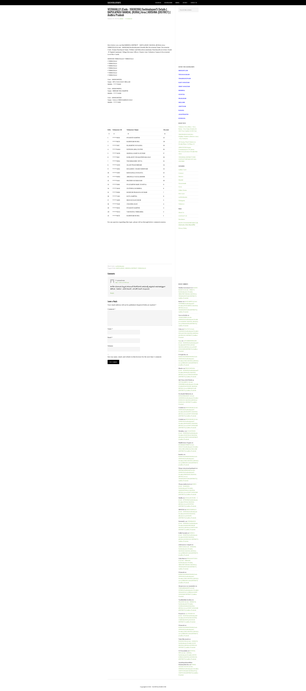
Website (110, 346)
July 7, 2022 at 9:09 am (122, 282)
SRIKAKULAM (183, 70)
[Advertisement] (140, 33)
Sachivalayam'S (114, 2)
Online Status (182, 190)
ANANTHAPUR (183, 114)
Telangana (181, 200)
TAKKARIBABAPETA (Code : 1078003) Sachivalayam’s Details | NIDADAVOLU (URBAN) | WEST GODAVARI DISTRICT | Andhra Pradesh (188, 592)
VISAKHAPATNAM (184, 78)
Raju (179, 341)
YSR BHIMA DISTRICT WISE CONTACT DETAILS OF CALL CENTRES (187, 159)
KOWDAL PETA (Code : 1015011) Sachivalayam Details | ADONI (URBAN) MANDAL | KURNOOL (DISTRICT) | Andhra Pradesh (187, 655)
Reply (112, 293)
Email (110, 337)
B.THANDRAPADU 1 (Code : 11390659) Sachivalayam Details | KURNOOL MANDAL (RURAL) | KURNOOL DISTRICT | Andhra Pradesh (188, 400)
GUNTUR (181, 94)
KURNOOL (181, 118)
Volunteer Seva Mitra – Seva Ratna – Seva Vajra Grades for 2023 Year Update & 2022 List (187, 129)
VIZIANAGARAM (183, 74)
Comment (111, 309)
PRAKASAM (182, 98)
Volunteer (181, 204)
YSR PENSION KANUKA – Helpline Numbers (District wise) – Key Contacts (188, 136)
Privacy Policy (182, 228)
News (180, 187)
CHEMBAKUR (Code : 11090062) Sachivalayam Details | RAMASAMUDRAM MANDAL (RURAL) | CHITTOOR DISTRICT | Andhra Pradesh (188, 525)
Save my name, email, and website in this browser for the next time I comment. (135, 357)
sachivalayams (119, 266)
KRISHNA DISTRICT (131, 268)
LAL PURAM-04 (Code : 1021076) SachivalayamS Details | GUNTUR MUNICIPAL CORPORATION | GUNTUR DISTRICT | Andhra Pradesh (187, 618)
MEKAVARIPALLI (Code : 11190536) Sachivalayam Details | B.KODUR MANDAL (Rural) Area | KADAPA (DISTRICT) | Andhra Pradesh (187, 514)
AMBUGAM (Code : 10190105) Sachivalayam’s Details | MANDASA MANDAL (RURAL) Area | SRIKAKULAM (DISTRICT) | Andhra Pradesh (188, 551)
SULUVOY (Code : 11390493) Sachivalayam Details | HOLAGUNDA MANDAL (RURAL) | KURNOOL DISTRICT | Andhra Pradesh (188, 333)
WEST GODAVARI (184, 86)
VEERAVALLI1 (142, 268)
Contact (181, 173)
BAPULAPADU (120, 268)
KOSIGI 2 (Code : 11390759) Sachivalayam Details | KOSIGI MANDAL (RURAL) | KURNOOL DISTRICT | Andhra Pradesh (188, 537)
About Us (181, 212)
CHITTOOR (182, 106)
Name (110, 329)
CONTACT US (182, 216)
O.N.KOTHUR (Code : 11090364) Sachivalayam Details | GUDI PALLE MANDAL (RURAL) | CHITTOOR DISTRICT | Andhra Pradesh (188, 435)
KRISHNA (181, 90)
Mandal (180, 180)
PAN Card (181, 193)
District (180, 176)
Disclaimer (181, 219)
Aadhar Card (182, 169)
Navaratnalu (182, 183)
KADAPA (181, 110)
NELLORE (181, 102)
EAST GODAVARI (184, 82)
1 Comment (128, 18)
